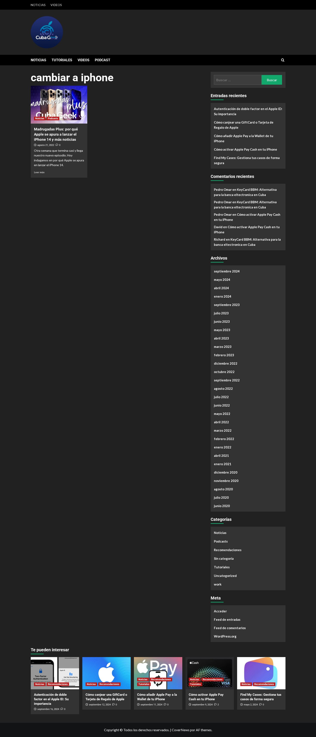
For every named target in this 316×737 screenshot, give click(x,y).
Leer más (39, 172)
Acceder (220, 611)
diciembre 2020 (225, 472)
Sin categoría (224, 558)
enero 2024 (222, 296)
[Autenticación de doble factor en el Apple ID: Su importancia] (55, 673)
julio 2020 (221, 497)
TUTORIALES (62, 60)
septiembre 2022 (227, 380)
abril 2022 (221, 422)
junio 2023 (222, 321)
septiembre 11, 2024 (151, 704)
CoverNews (180, 730)
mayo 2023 (222, 330)
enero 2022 (222, 447)
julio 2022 (221, 397)
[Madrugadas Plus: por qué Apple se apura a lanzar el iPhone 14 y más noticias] (59, 105)
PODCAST (102, 60)
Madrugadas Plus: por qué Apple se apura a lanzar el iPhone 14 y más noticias (56, 134)
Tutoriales (222, 567)
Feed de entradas (227, 619)
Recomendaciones (227, 550)
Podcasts (53, 118)
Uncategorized (225, 576)
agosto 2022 (223, 388)
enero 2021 (222, 464)
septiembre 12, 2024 (100, 704)
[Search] (282, 60)
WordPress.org (225, 636)
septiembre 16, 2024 (48, 709)
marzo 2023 (223, 347)
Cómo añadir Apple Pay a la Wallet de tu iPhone (243, 138)
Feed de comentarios (230, 628)
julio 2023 (221, 313)
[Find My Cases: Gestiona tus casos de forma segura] (261, 673)
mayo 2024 (222, 279)
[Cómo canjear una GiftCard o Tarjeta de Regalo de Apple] (106, 673)
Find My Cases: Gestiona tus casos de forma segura (247, 160)
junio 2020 (222, 506)
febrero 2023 (224, 355)
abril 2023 (221, 338)
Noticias (39, 118)
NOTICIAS (38, 5)
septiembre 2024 (227, 271)
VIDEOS (56, 5)
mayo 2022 (222, 414)
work (217, 584)
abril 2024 (221, 288)
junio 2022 (222, 405)
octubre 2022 (224, 372)
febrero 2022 (224, 439)
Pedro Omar (223, 189)
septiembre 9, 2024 (202, 704)
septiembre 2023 (227, 305)
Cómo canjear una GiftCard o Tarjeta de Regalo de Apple (243, 124)
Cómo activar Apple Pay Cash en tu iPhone (245, 149)
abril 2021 (221, 455)
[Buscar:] (238, 80)
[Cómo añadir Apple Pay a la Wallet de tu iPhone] (158, 673)
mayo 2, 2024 (251, 704)
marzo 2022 (223, 430)
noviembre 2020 (226, 481)
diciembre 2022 (225, 363)
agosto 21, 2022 (45, 145)
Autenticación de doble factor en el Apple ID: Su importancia (248, 111)
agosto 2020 (223, 489)
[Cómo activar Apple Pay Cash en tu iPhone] (210, 673)
